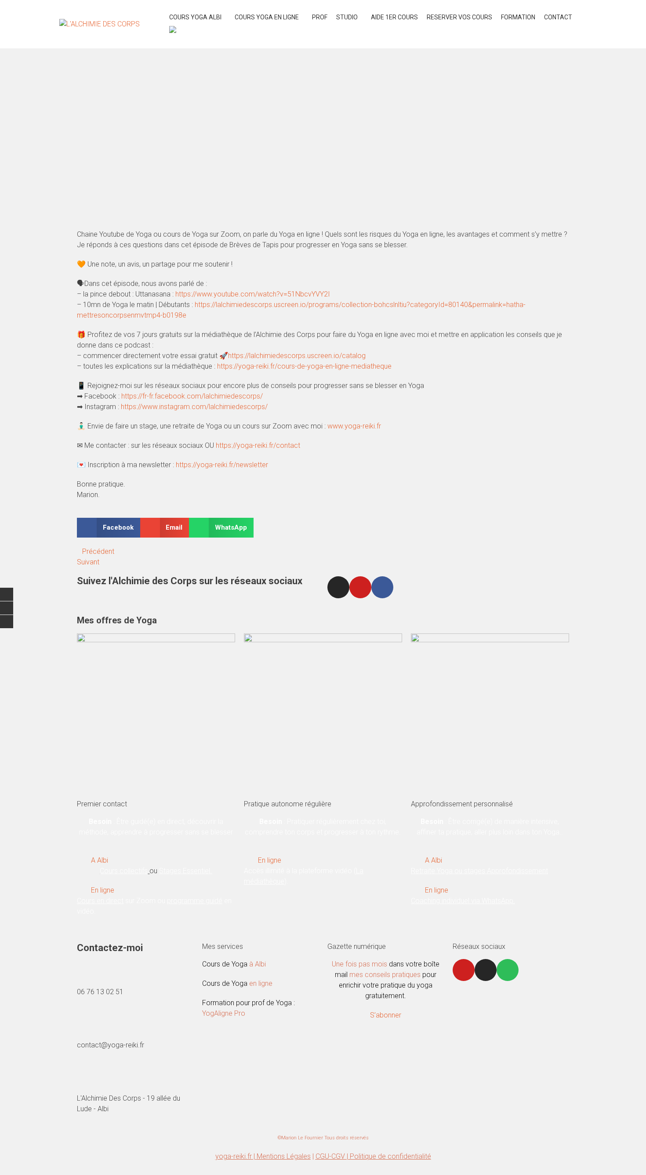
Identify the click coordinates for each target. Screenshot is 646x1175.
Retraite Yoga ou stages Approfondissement (479, 871)
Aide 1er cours (394, 17)
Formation (518, 17)
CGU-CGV (331, 1156)
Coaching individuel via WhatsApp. (463, 901)
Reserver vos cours (459, 17)
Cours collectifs (124, 871)
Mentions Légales (284, 1156)
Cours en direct (100, 901)
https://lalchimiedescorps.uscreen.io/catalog (297, 355)
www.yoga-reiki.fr (354, 426)
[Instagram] (338, 587)
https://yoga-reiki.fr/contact (258, 445)
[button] (108, 528)
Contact (558, 17)
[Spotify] (508, 970)
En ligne (102, 890)
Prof (319, 17)
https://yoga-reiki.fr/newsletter (222, 465)
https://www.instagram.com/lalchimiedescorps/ (194, 407)
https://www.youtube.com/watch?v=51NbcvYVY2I (253, 294)
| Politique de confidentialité (389, 1156)
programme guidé (194, 901)
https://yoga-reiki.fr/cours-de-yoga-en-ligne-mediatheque (304, 366)
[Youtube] (360, 587)
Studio (347, 17)
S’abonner (385, 1015)
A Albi (99, 860)
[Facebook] (382, 587)
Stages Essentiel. (185, 871)
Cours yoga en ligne (267, 17)
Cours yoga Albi (195, 17)
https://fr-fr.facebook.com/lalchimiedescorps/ (192, 396)
